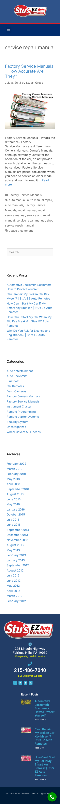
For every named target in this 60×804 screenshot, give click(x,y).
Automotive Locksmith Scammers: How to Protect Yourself (44, 708)
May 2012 (13, 585)
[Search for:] (30, 252)
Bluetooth (13, 381)
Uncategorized (16, 426)
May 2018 (13, 479)
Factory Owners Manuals (23, 396)
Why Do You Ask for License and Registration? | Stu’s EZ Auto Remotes (28, 335)
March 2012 (14, 596)
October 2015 (16, 514)
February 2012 (16, 601)
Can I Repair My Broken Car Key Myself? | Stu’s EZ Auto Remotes (44, 736)
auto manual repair (39, 200)
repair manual (27, 210)
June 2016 (14, 499)
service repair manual (30, 220)
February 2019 (16, 474)
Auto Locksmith (17, 376)
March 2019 (14, 468)
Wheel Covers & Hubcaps (24, 432)
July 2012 (13, 575)
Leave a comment (21, 230)
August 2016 (15, 494)
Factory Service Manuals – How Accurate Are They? (29, 71)
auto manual (17, 200)
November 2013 (17, 540)
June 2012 (13, 580)
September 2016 (18, 489)
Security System (17, 422)
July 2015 (13, 519)
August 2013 (15, 545)
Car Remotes (15, 386)
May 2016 (13, 504)
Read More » (40, 719)
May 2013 (13, 550)
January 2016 (16, 509)
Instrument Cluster (19, 406)
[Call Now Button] (52, 797)
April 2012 (13, 590)
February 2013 (16, 555)
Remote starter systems (23, 416)
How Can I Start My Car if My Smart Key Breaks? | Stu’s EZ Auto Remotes (29, 308)
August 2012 (15, 570)
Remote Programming (21, 411)
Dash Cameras (16, 391)
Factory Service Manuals (25, 195)
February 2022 (16, 463)
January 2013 (16, 560)
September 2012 (18, 565)
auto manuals (14, 205)
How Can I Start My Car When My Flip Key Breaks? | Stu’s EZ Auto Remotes (29, 321)
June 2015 (13, 524)
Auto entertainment (20, 371)
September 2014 (18, 530)
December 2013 (17, 534)
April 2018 (13, 484)
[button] (9, 30)
